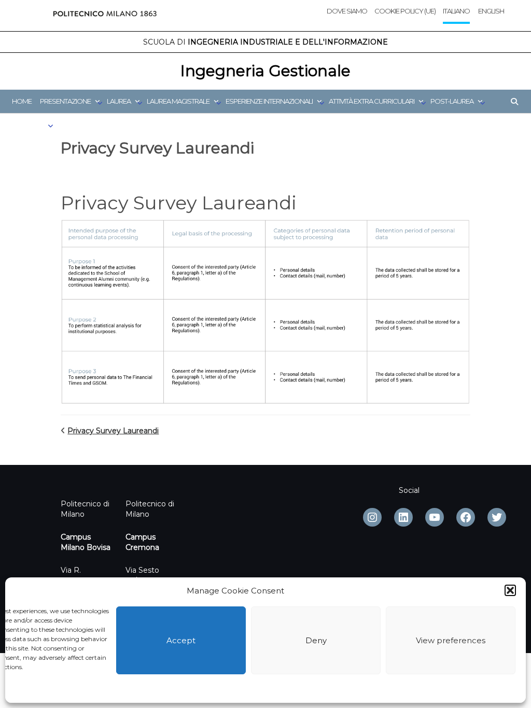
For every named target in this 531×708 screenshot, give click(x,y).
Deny (316, 640)
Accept (180, 640)
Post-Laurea (451, 101)
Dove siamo (347, 11)
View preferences (450, 640)
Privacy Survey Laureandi (113, 430)
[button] (510, 590)
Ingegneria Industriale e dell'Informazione (265, 42)
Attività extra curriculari (371, 101)
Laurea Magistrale (178, 101)
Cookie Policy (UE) (405, 11)
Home (22, 101)
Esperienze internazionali (269, 101)
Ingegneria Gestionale (265, 70)
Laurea (119, 101)
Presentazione (65, 101)
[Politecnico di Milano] (105, 15)
